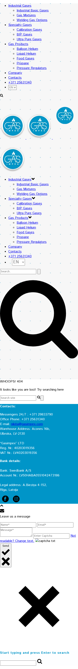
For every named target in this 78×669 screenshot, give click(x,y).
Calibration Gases (29, 29)
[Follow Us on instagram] (16, 501)
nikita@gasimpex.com (27, 424)
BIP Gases (24, 34)
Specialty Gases (20, 25)
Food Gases (25, 58)
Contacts (15, 77)
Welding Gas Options (32, 20)
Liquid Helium (26, 53)
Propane (23, 63)
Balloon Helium (27, 49)
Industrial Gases (19, 5)
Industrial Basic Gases (33, 10)
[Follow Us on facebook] (5, 501)
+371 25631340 (20, 82)
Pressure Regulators (32, 68)
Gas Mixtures (26, 15)
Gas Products (18, 44)
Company (15, 73)
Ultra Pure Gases (29, 39)
